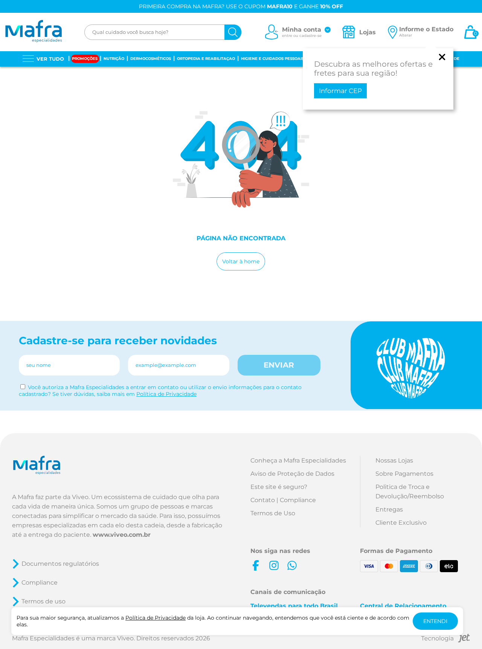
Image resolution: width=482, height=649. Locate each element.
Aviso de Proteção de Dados (292, 473)
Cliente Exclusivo (401, 522)
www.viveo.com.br (122, 534)
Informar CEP (340, 91)
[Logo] (33, 32)
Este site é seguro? (278, 486)
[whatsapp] (292, 565)
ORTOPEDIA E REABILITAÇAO (206, 58)
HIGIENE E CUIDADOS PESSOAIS (272, 58)
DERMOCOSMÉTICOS (150, 58)
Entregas (389, 509)
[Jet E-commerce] (445, 639)
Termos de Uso (272, 513)
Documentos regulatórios (60, 563)
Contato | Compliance (283, 500)
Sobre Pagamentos (404, 473)
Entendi (435, 621)
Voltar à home (240, 261)
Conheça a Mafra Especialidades (298, 460)
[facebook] (255, 565)
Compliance (39, 582)
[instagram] (273, 565)
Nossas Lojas (394, 460)
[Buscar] (232, 32)
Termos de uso (43, 601)
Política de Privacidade (166, 394)
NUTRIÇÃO (114, 58)
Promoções (85, 58)
